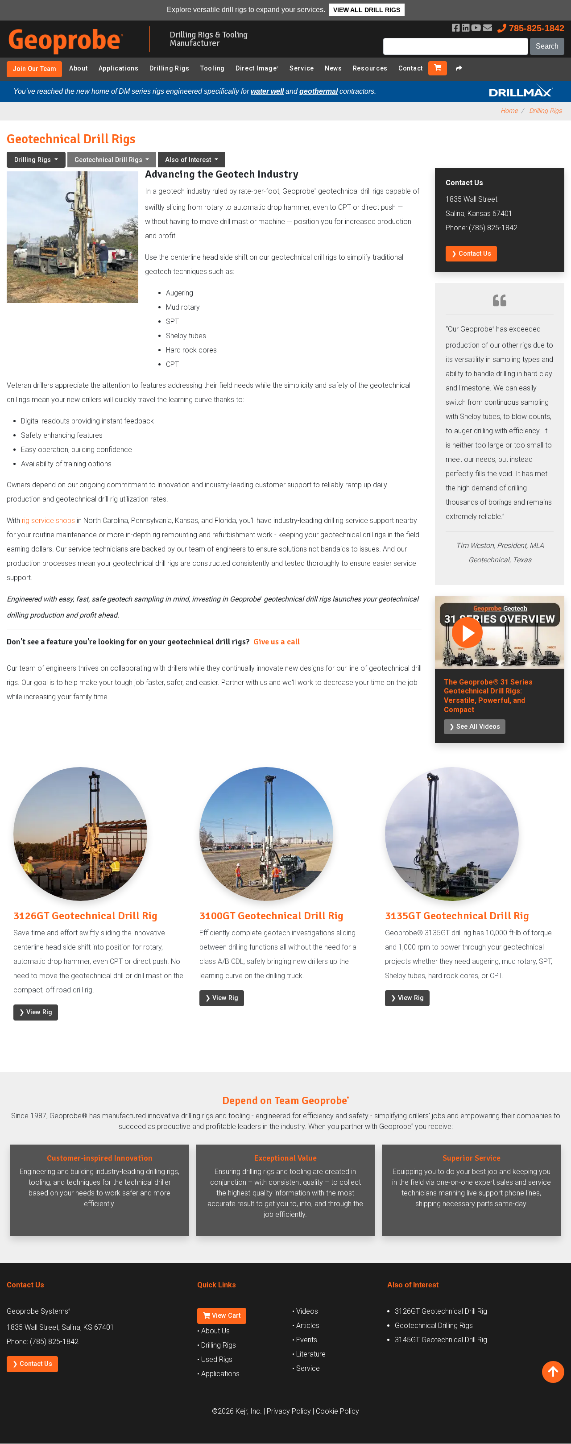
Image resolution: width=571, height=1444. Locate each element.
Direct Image (257, 68)
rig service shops (48, 520)
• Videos (305, 1311)
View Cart (225, 1316)
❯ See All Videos (474, 726)
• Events (304, 1340)
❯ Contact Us (471, 253)
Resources (370, 68)
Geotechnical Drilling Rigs (434, 1325)
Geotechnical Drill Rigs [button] (109, 160)
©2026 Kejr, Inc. (237, 1411)
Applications (119, 68)
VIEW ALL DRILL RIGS (366, 9)
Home (509, 111)
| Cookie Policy (336, 1411)
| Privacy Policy (287, 1411)
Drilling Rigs (169, 68)
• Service (306, 1368)
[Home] (71, 56)
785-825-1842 (535, 28)
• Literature (309, 1354)
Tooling (212, 68)
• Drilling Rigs (216, 1345)
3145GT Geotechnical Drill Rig (441, 1340)
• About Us (213, 1331)
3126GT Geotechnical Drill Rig (85, 915)
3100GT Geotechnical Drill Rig (271, 915)
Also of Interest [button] (189, 160)
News (333, 68)
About (78, 68)
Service (302, 68)
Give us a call (276, 642)
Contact (410, 68)
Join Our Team (34, 69)
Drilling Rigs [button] (33, 160)
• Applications (218, 1373)
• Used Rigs (214, 1359)
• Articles (305, 1325)
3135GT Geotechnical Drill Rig (457, 915)
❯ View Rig (35, 1012)
